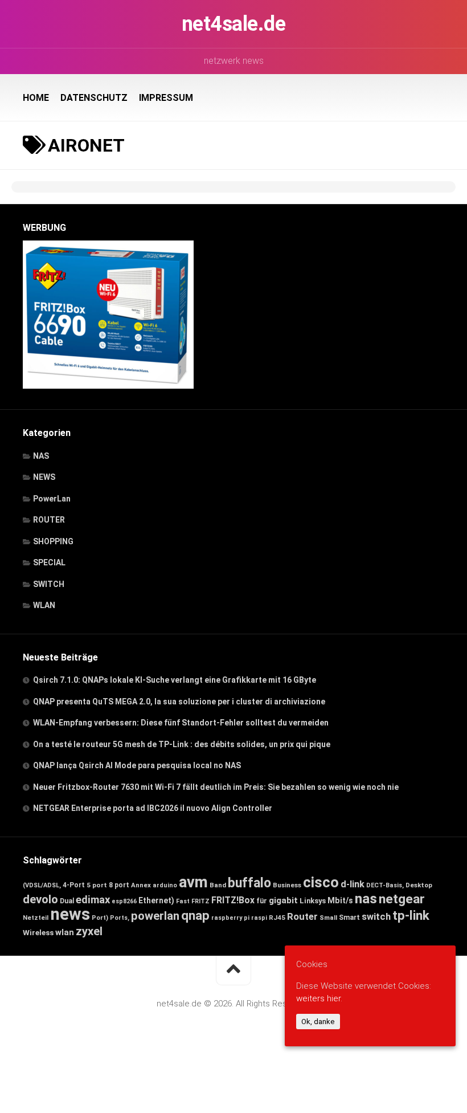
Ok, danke (318, 1021)
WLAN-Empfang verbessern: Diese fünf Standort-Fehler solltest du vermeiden (181, 722)
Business (287, 885)
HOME (36, 97)
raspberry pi (230, 918)
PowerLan (52, 498)
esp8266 (124, 901)
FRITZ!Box (233, 900)
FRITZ (200, 901)
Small (328, 918)
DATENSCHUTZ (94, 97)
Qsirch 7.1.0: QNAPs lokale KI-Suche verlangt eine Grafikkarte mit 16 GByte (174, 679)
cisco (321, 882)
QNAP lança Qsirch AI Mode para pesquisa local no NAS (137, 765)
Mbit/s (340, 900)
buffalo (249, 883)
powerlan (155, 916)
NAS (41, 455)
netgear (402, 899)
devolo (40, 899)
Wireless (38, 932)
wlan (64, 932)
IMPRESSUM (166, 97)
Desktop (418, 885)
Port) (100, 918)
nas (366, 898)
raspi (259, 918)
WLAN (44, 605)
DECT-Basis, (385, 885)
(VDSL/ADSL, (42, 885)
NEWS (44, 477)
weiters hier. (319, 998)
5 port (97, 885)
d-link (352, 884)
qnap (195, 915)
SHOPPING (53, 541)
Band (218, 885)
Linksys (313, 900)
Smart (349, 917)
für (261, 900)
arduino (165, 885)
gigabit (283, 900)
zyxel (89, 931)
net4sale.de (234, 24)
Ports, (119, 918)
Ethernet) (156, 900)
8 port (119, 885)
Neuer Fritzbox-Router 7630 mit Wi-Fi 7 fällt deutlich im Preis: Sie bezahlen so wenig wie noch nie (216, 787)
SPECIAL (49, 562)
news (70, 914)
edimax (93, 900)
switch (376, 916)
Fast (183, 901)
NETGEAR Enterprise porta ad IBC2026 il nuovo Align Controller (152, 808)
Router (302, 916)
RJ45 (277, 918)
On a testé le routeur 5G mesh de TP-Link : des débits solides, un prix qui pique (181, 744)
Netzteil (35, 918)
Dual (67, 901)
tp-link (410, 915)
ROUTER (49, 519)
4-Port (74, 885)
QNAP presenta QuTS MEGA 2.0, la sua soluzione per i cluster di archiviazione (179, 701)
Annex (141, 885)
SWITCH (48, 584)
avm (193, 882)
